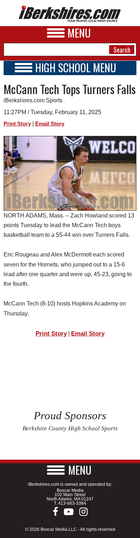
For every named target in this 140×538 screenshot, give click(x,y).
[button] (70, 469)
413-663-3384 (72, 503)
